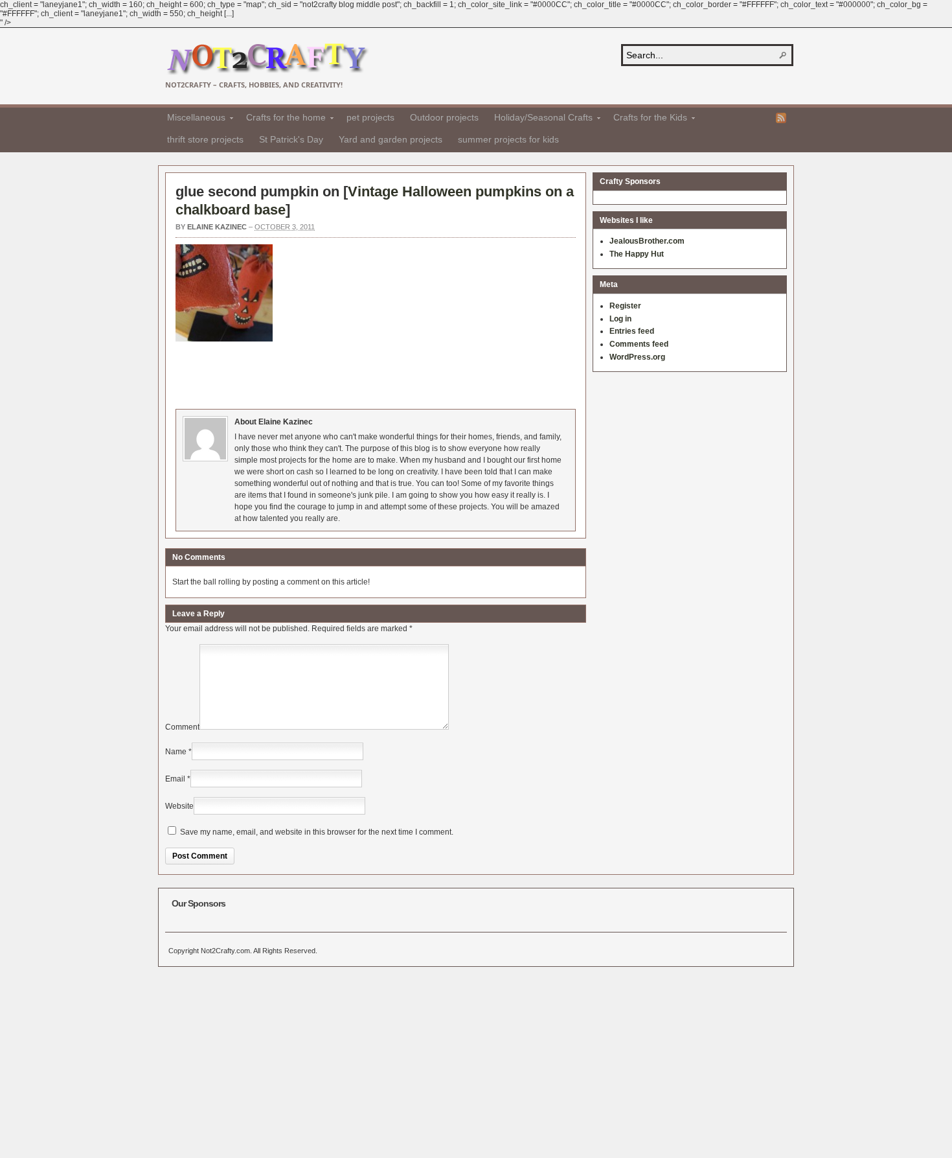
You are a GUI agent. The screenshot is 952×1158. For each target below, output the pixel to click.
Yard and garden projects (390, 139)
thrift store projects (205, 139)
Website (179, 806)
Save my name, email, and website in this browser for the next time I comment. (316, 832)
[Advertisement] (411, 373)
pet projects (370, 117)
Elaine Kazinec (217, 227)
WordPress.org (637, 357)
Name (176, 751)
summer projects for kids (508, 139)
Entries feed (631, 331)
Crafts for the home (282, 119)
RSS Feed (781, 118)
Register (625, 305)
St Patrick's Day (291, 139)
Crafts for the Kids (646, 119)
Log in (620, 318)
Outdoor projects (444, 117)
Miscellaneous (192, 119)
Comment (182, 727)
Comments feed (638, 344)
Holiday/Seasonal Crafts (539, 119)
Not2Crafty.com (267, 59)
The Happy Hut (636, 254)
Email (175, 778)
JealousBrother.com (647, 241)
